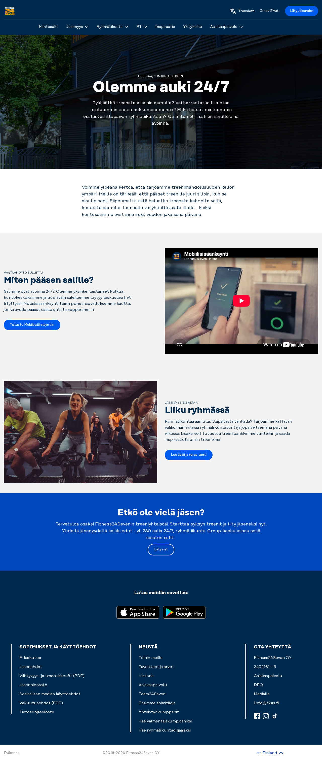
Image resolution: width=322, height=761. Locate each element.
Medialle (262, 694)
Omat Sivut (269, 11)
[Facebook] (257, 716)
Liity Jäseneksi (301, 11)
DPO (258, 685)
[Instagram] (266, 716)
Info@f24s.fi (266, 703)
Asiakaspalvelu (268, 676)
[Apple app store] (137, 612)
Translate (246, 11)
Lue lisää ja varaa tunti (189, 454)
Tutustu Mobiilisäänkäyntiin (32, 324)
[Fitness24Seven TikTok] (275, 716)
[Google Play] (184, 612)
